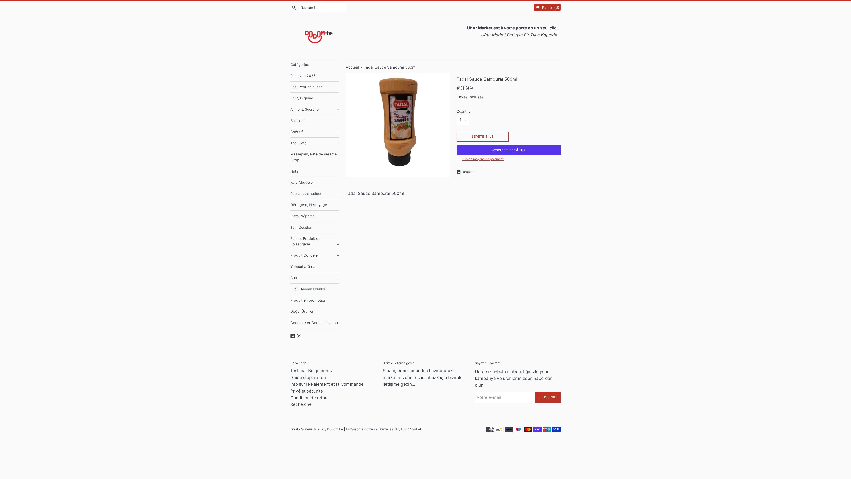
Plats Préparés (302, 216)
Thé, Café (314, 143)
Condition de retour (309, 397)
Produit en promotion (308, 300)
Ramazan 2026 (303, 75)
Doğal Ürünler (302, 311)
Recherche (301, 404)
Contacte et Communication (314, 322)
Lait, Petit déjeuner (314, 87)
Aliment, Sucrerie (314, 109)
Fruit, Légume (314, 98)
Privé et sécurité (306, 391)
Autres (314, 277)
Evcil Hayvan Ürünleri (308, 289)
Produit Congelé (314, 255)
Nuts (294, 171)
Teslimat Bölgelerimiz (311, 370)
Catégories (299, 64)
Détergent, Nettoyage (314, 204)
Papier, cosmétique (314, 193)
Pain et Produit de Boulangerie (314, 241)
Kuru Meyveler (302, 182)
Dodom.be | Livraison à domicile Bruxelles (360, 429)
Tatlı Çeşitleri (301, 227)
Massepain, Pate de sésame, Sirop (314, 157)
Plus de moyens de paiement (483, 159)
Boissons (314, 120)
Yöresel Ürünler (303, 266)
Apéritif (314, 132)
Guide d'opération (308, 377)
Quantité (464, 111)
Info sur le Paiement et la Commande (327, 384)
